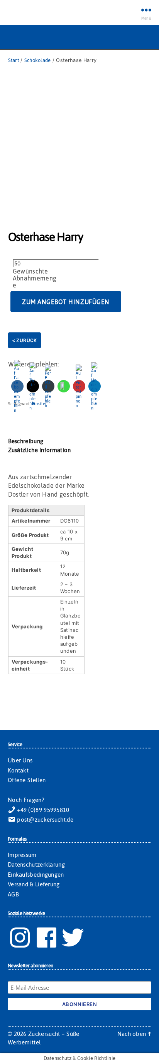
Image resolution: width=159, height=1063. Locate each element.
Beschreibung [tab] (26, 441)
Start (13, 60)
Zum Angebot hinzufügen (66, 301)
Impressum (22, 854)
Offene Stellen (27, 780)
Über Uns (20, 760)
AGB (13, 894)
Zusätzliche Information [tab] (39, 450)
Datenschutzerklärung (36, 864)
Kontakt (18, 770)
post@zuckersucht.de (44, 819)
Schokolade (37, 60)
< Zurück (24, 340)
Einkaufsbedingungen (36, 874)
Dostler (39, 403)
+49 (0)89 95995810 (42, 810)
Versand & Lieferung (34, 884)
